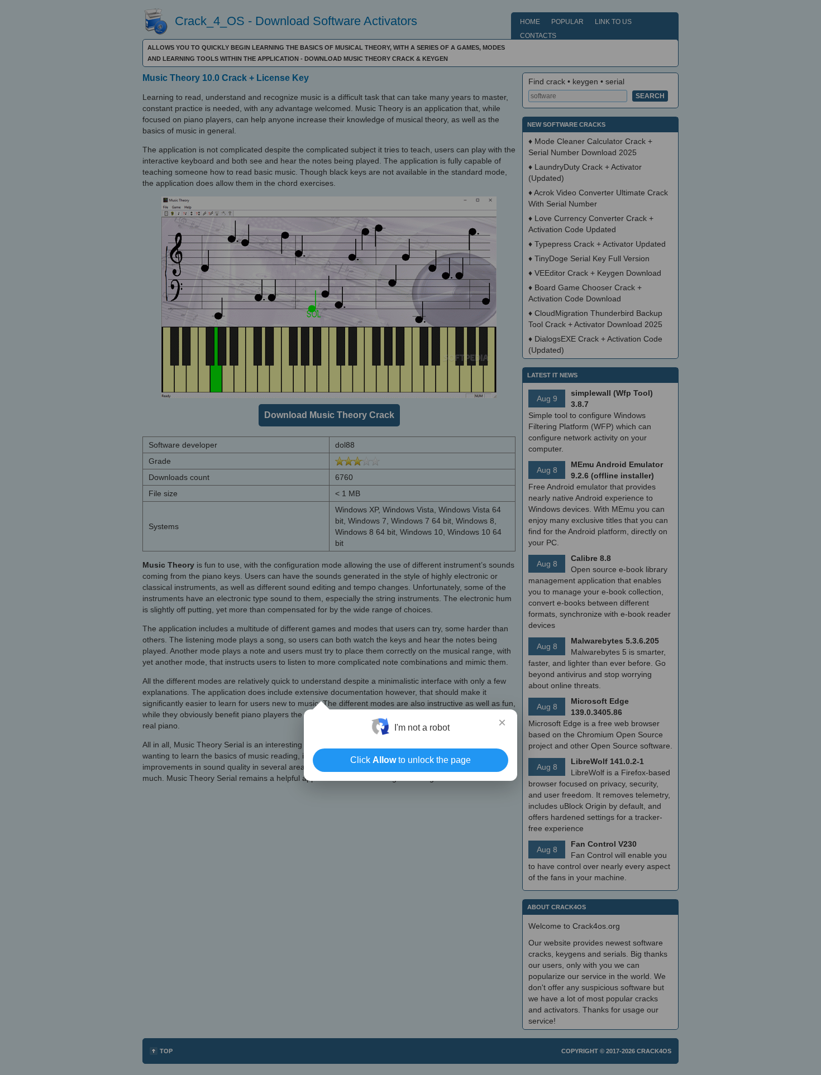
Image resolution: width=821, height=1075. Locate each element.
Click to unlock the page (410, 760)
